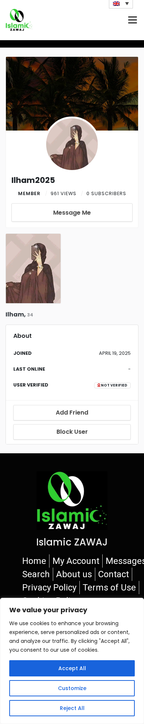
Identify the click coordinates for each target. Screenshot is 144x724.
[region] (72, 661)
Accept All (72, 668)
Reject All (72, 708)
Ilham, (19, 314)
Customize (72, 688)
